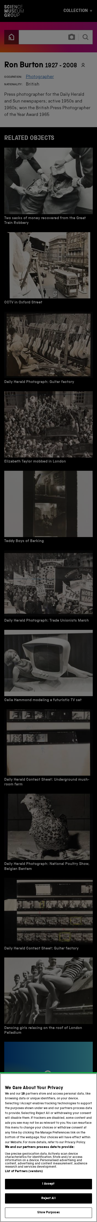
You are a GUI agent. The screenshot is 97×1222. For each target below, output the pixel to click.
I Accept (48, 1184)
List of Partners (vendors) (24, 1171)
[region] (48, 1147)
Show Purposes (48, 1212)
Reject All (48, 1198)
